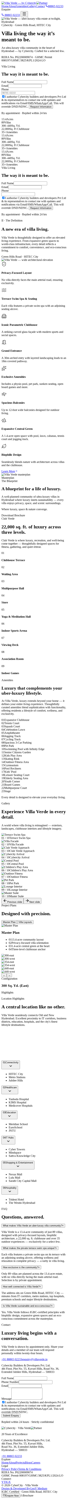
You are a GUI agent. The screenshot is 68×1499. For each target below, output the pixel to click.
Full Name (7, 81)
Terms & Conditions (29, 1469)
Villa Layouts (25, 922)
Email (4, 85)
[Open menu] (24, 14)
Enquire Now (12, 1495)
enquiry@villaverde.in (35, 1359)
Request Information (40, 106)
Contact (40, 6)
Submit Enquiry (11, 1415)
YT (3, 1482)
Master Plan (9, 922)
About (12, 6)
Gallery (31, 6)
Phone (5, 89)
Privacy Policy (9, 1469)
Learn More (8, 471)
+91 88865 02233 (11, 1359)
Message (6, 1398)
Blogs (28, 1462)
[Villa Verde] (24, 2)
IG (7, 1482)
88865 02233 (12, 15)
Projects (20, 1462)
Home (5, 6)
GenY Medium (24, 1488)
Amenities (21, 6)
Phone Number (10, 1381)
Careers (36, 1462)
